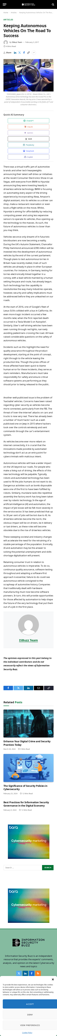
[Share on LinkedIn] (15, 53)
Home (5, 12)
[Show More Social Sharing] (34, 53)
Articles (14, 12)
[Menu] (4, 4)
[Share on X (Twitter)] (19, 53)
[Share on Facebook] (24, 53)
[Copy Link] (28, 53)
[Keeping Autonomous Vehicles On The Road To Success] (28, 75)
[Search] (52, 4)
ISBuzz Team (17, 42)
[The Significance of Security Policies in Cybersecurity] (28, 768)
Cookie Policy (27, 1032)
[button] (52, 979)
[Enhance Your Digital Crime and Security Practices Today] (28, 724)
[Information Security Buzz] (28, 4)
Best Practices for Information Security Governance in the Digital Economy (26, 804)
